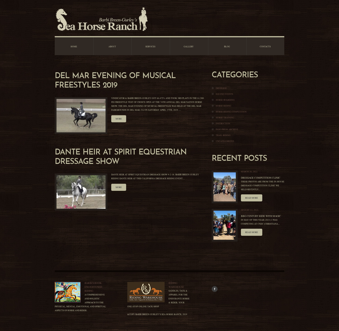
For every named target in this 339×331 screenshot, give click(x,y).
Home (74, 46)
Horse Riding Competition (231, 111)
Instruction (223, 123)
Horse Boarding (225, 99)
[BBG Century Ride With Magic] (224, 225)
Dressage (221, 88)
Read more (251, 197)
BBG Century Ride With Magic (261, 216)
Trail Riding (223, 135)
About (112, 46)
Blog (227, 46)
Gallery (189, 46)
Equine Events (224, 93)
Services (150, 46)
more (119, 118)
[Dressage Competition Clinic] (224, 186)
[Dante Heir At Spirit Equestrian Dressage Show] (81, 192)
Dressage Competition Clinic (260, 177)
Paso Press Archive (227, 129)
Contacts (265, 46)
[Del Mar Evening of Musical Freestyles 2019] (81, 115)
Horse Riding (223, 105)
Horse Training (225, 117)
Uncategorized (225, 141)
